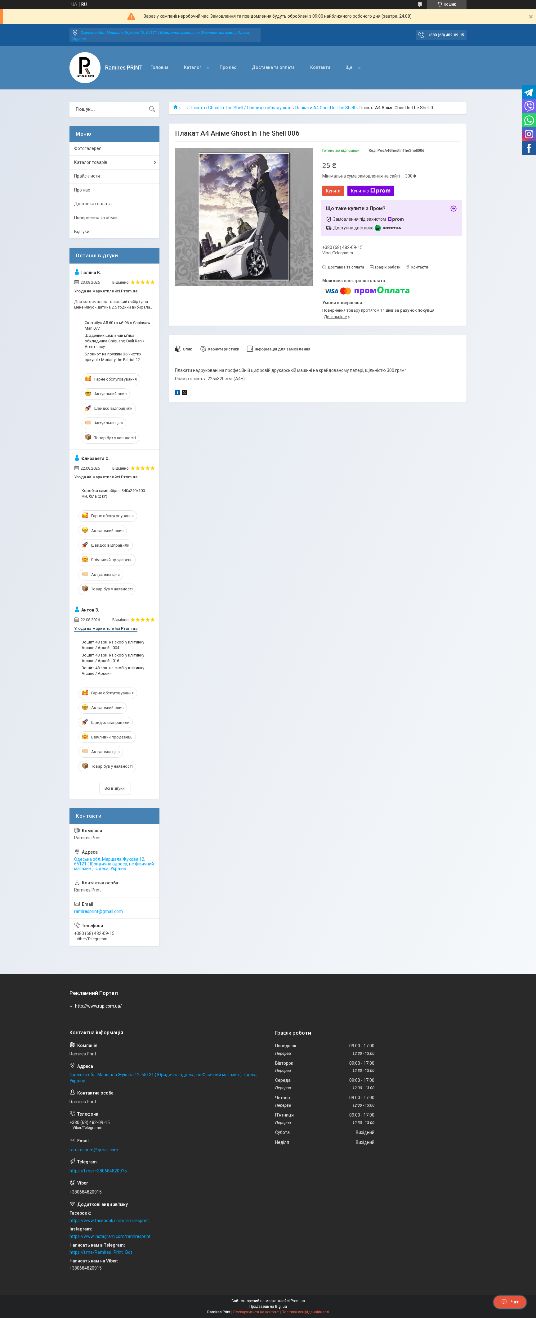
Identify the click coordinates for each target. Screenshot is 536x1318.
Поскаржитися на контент (256, 1312)
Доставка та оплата (273, 67)
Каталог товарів (90, 162)
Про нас (228, 67)
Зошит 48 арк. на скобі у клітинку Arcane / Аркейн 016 (113, 658)
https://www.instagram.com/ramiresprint (109, 1236)
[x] (184, 393)
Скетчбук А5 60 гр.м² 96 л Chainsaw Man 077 (117, 325)
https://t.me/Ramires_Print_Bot (100, 1252)
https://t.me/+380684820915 (98, 1170)
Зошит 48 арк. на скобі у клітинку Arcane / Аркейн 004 (113, 645)
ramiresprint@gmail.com (98, 911)
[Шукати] (152, 109)
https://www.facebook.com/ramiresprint (109, 1220)
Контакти (320, 67)
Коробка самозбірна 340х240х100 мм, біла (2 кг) (113, 493)
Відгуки (81, 231)
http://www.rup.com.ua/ (98, 1006)
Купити (333, 190)
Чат (515, 1301)
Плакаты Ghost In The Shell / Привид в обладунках (240, 107)
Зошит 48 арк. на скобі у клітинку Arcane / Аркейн (113, 671)
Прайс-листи (87, 176)
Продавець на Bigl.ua (268, 1306)
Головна (159, 67)
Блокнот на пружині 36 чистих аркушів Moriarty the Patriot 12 (113, 357)
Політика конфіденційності (305, 1312)
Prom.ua (298, 1301)
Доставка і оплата (93, 203)
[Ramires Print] (84, 67)
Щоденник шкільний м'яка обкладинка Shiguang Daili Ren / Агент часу (114, 341)
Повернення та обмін (95, 217)
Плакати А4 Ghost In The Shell (325, 107)
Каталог (192, 67)
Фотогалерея (87, 148)
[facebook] (177, 393)
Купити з (360, 190)
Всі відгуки (115, 788)
